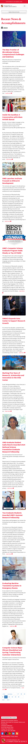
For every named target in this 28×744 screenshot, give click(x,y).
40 (2, 697)
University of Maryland (14, 1)
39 (24, 694)
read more (8, 93)
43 (12, 697)
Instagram (9, 733)
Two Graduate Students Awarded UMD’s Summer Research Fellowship (12, 515)
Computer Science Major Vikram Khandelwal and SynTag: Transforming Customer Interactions (12, 651)
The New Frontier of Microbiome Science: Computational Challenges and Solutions (13, 53)
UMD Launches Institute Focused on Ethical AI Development (12, 180)
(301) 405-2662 (11, 730)
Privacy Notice (14, 736)
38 (21, 694)
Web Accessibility (5, 736)
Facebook (2, 733)
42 (9, 697)
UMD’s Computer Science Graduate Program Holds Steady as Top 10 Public (12, 250)
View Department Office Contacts (9, 717)
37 (18, 694)
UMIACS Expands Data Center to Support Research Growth (13, 320)
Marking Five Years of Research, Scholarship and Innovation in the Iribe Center (13, 376)
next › (3, 700)
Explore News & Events (14, 12)
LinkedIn (13, 733)
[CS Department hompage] (14, 740)
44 (15, 697)
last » (8, 700)
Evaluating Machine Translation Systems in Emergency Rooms (11, 585)
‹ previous (9, 694)
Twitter (6, 733)
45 (18, 697)
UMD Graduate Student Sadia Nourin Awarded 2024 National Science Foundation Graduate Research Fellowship (13, 447)
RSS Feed (17, 733)
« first (3, 694)
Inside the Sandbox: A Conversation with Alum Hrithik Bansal (12, 117)
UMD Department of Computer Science (11, 6)
